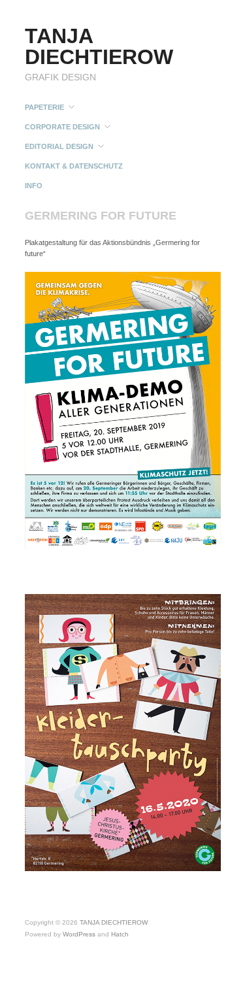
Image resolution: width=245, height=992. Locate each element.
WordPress (79, 934)
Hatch (120, 934)
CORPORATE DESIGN (62, 127)
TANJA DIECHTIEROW (99, 46)
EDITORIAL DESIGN (59, 146)
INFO (33, 186)
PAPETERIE (44, 107)
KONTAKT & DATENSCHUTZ (74, 166)
